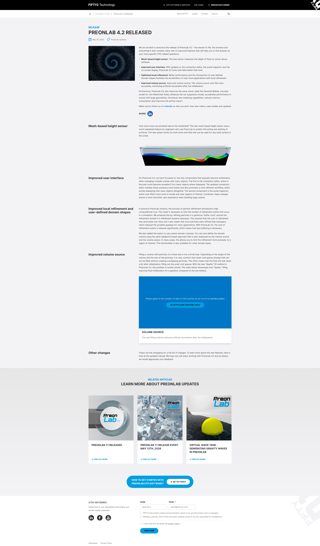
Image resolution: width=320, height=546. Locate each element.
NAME (142, 502)
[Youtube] (108, 518)
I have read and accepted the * (162, 524)
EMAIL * (172, 502)
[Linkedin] (91, 518)
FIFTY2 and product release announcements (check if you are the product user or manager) (180, 513)
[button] (228, 14)
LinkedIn (168, 106)
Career (195, 14)
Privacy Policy (106, 543)
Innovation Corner (102, 14)
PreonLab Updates (118, 40)
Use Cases (199, 5)
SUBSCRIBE (149, 531)
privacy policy (217, 299)
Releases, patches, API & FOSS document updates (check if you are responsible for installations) (182, 517)
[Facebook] (99, 518)
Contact (205, 14)
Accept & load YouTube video (185, 305)
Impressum (93, 543)
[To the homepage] (101, 5)
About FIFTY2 (182, 14)
